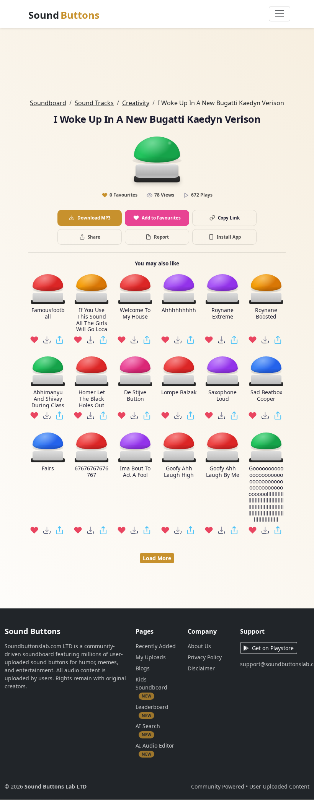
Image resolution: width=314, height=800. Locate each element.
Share (94, 237)
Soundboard (48, 103)
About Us (199, 646)
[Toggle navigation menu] (279, 13)
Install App (229, 237)
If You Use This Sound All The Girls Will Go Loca (91, 320)
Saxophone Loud (222, 395)
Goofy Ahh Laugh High (179, 471)
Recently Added (156, 646)
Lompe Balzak (178, 392)
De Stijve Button (135, 395)
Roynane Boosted (266, 313)
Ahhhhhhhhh (179, 310)
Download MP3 (94, 218)
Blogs (143, 668)
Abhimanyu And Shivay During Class (47, 398)
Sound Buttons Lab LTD (56, 786)
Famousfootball (48, 313)
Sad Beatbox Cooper (266, 395)
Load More (157, 558)
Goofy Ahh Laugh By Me (222, 471)
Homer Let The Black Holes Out (91, 398)
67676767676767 (91, 471)
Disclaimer (201, 668)
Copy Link (229, 218)
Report (161, 237)
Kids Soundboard (151, 687)
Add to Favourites (161, 218)
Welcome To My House (135, 313)
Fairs (48, 468)
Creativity (135, 103)
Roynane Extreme (222, 313)
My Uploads (151, 657)
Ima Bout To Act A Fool (135, 471)
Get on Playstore (273, 648)
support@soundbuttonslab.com (274, 664)
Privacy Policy (205, 657)
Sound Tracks (94, 103)
